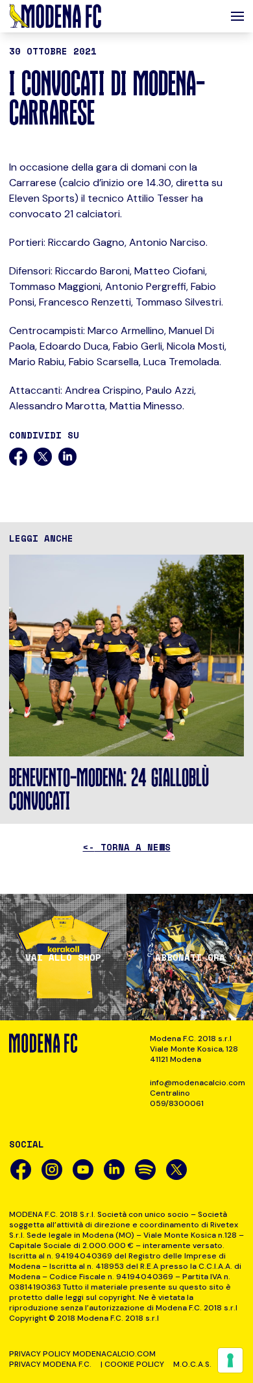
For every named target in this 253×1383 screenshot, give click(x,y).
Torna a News (127, 847)
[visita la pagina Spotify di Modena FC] (145, 1169)
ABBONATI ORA (190, 957)
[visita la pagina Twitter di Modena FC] (176, 1169)
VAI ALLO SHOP (63, 957)
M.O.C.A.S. (192, 1364)
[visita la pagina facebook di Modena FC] (20, 1169)
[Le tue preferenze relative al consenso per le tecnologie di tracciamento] (230, 1360)
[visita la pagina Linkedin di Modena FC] (114, 1169)
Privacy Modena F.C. (50, 1364)
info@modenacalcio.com (197, 1082)
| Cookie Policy (132, 1364)
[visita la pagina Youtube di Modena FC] (83, 1169)
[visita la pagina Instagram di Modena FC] (52, 1169)
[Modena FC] (55, 16)
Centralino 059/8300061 (177, 1098)
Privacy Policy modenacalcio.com (82, 1354)
